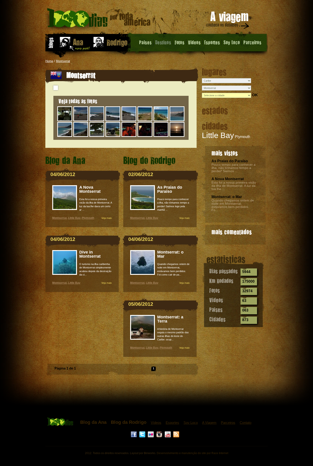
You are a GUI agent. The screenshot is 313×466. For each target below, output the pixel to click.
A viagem (228, 21)
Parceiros (252, 42)
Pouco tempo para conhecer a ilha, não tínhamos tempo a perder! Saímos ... (233, 168)
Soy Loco (231, 42)
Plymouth (242, 137)
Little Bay (218, 135)
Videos (194, 42)
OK (255, 95)
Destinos (163, 42)
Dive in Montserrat (90, 254)
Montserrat (63, 61)
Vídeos (156, 423)
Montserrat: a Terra (170, 319)
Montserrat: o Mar (226, 197)
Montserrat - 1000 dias (98, 19)
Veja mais (106, 218)
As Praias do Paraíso (229, 161)
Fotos (179, 42)
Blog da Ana (93, 422)
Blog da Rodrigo (128, 422)
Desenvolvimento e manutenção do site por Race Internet (192, 453)
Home (49, 61)
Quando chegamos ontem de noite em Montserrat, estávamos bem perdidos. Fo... (232, 205)
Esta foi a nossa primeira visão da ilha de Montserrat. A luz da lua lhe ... (233, 186)
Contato (245, 423)
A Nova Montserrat (227, 179)
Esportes (212, 42)
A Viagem (209, 423)
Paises (145, 42)
